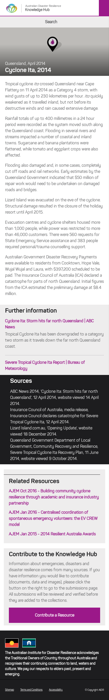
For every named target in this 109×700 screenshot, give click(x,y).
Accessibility (56, 689)
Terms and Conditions (31, 689)
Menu (104, 8)
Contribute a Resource (54, 615)
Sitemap (9, 689)
